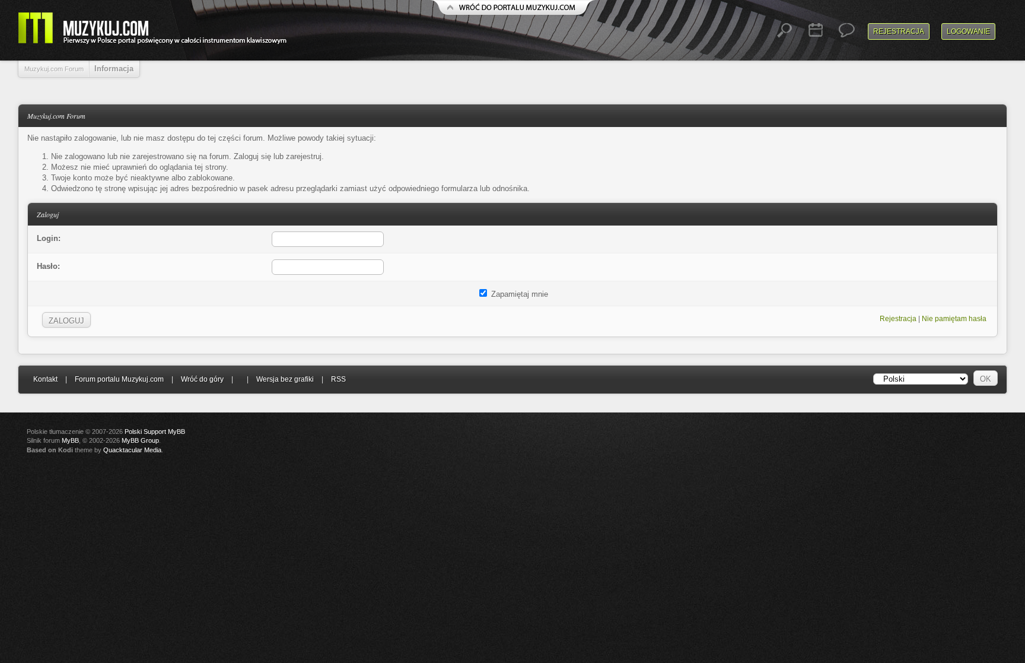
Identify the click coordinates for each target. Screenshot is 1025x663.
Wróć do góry (202, 379)
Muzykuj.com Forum (54, 68)
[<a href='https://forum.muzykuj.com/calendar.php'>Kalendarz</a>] (815, 30)
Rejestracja (898, 31)
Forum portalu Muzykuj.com (119, 379)
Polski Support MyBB (155, 431)
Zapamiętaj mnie (518, 294)
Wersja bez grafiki (285, 379)
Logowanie (968, 31)
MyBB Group (140, 440)
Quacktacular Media (132, 449)
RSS (338, 379)
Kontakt (45, 379)
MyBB (70, 440)
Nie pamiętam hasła (954, 319)
